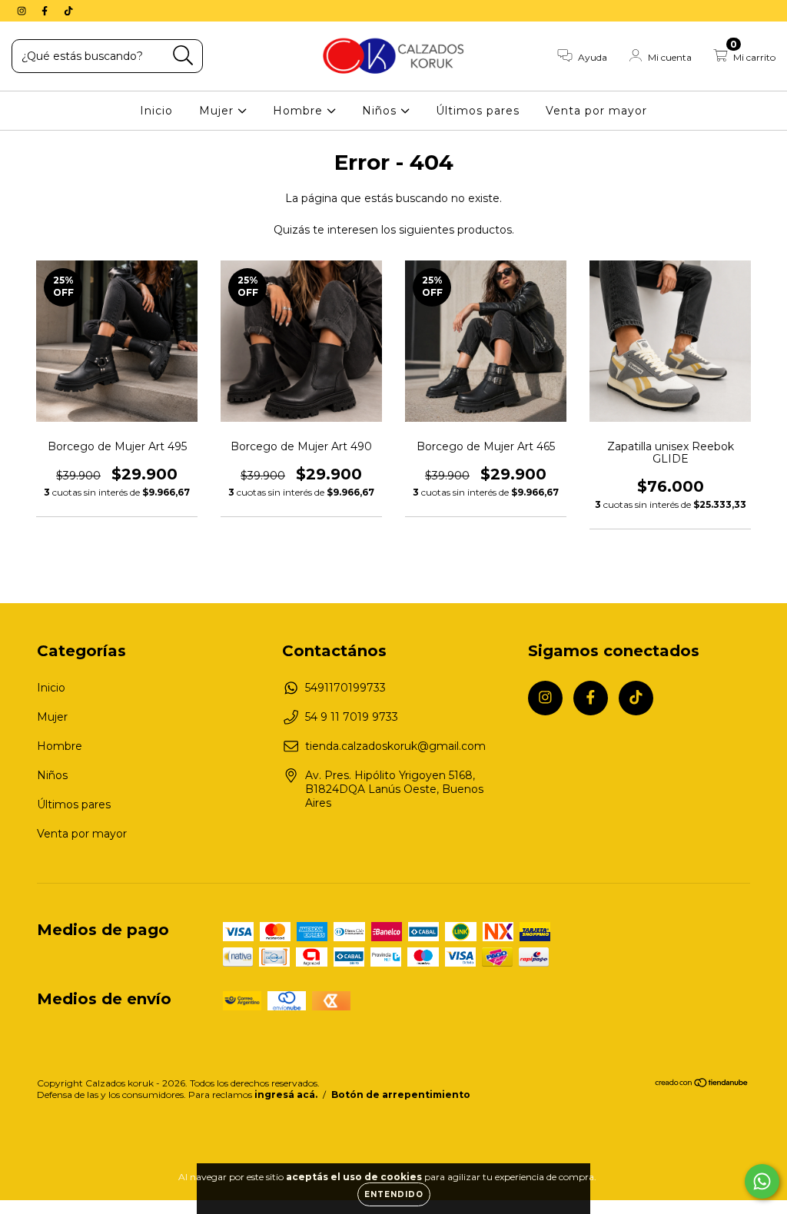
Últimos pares (478, 111)
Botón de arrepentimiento (400, 1094)
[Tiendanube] (702, 1084)
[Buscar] (183, 56)
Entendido (393, 1194)
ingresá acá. (285, 1094)
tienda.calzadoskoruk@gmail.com (395, 746)
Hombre (300, 111)
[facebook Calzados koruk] (46, 11)
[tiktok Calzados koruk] (68, 11)
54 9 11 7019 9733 (351, 717)
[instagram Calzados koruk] (23, 11)
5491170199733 (345, 688)
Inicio (156, 111)
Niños (381, 111)
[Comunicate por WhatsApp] (762, 1181)
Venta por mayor (596, 111)
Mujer (218, 111)
